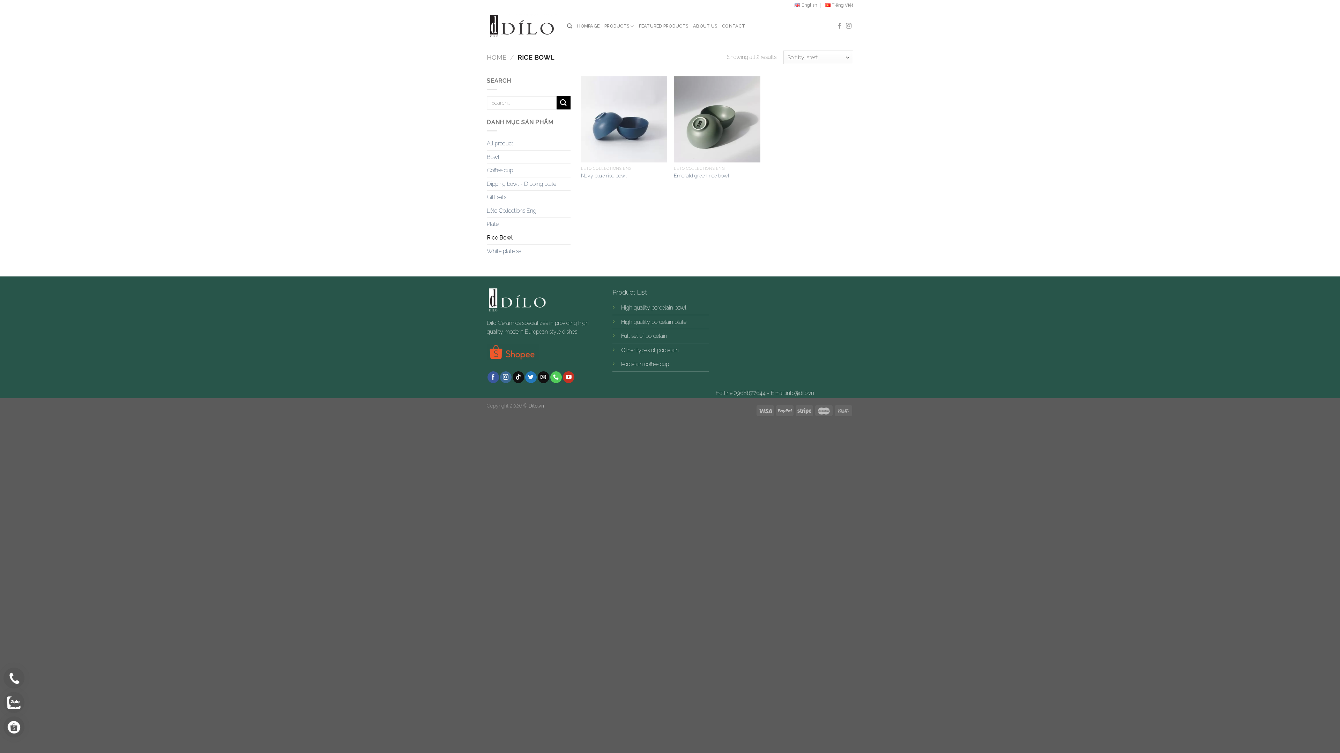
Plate (493, 224)
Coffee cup (500, 170)
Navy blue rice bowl (604, 175)
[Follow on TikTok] (518, 377)
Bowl (493, 157)
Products (616, 26)
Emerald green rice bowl (701, 175)
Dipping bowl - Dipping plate (521, 184)
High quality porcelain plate (653, 322)
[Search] (569, 26)
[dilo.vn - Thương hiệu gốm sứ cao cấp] (522, 26)
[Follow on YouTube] (568, 377)
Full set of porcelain (644, 336)
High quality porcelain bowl (653, 307)
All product (500, 143)
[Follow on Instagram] (848, 26)
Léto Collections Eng (511, 210)
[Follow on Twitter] (531, 377)
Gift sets (496, 197)
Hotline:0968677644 (741, 393)
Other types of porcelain (650, 350)
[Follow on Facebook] (839, 26)
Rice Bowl (500, 237)
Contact (733, 26)
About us (705, 26)
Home (496, 57)
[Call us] (556, 377)
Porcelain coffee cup (645, 364)
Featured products (663, 26)
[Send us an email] (543, 377)
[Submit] (564, 102)
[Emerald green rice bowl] (717, 119)
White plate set (505, 251)
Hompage (588, 26)
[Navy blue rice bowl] (624, 119)
